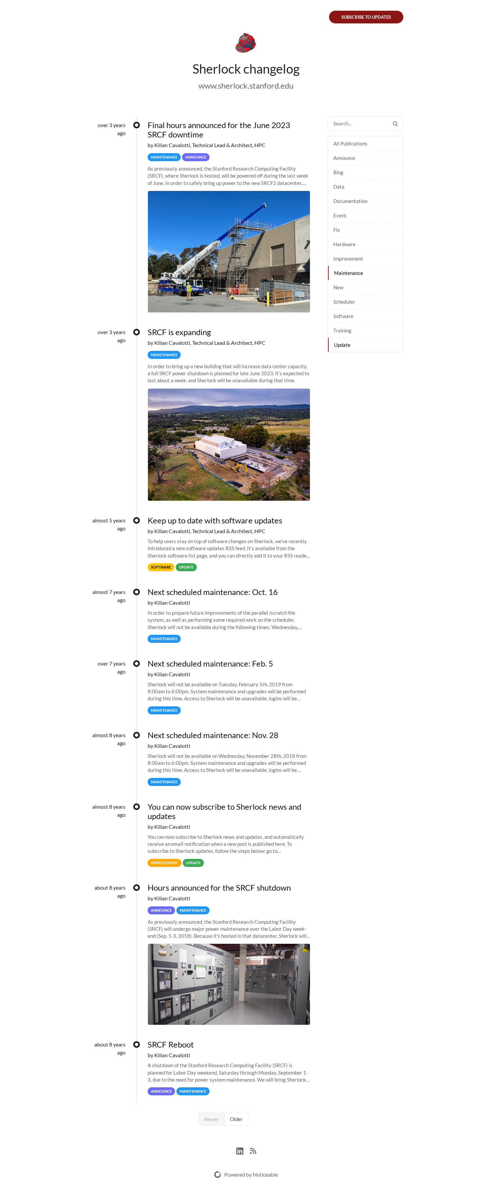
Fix (336, 230)
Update (342, 345)
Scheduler (344, 302)
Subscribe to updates (366, 17)
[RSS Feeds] (253, 1150)
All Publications (350, 143)
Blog (338, 172)
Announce (344, 158)
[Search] (395, 123)
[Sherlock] (246, 44)
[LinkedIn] (243, 1150)
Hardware (344, 244)
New (338, 287)
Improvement (348, 259)
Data (338, 187)
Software (343, 316)
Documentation (350, 201)
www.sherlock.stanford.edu (246, 85)
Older (236, 1119)
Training (342, 330)
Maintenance (348, 273)
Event (339, 215)
